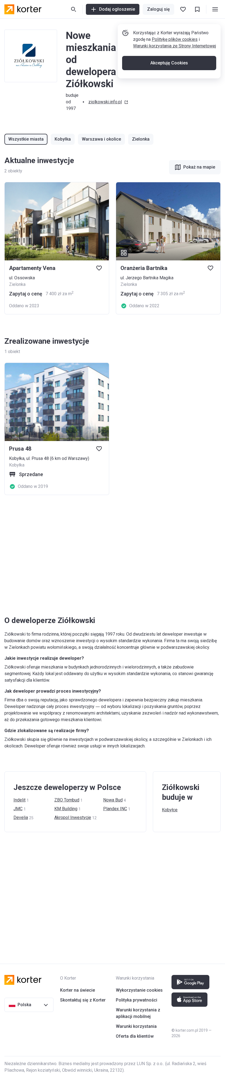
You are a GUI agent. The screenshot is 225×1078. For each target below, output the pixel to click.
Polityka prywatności (136, 1000)
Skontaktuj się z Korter (83, 1000)
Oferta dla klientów (135, 1036)
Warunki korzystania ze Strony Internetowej (174, 46)
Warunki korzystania (136, 1026)
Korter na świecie (77, 990)
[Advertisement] (112, 555)
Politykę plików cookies (175, 39)
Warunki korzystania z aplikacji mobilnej (138, 1013)
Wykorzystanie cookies (139, 990)
